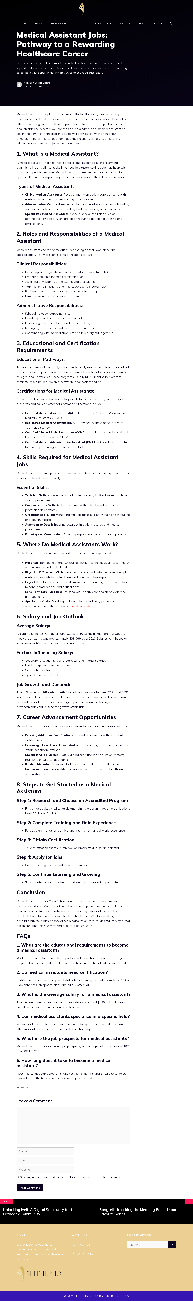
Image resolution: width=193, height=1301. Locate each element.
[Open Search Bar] (171, 23)
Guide (110, 23)
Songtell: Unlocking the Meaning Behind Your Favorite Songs (138, 1211)
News (24, 23)
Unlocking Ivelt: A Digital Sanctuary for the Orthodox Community (40, 1211)
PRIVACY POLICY (83, 1254)
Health (77, 23)
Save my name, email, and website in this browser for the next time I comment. (72, 1177)
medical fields (80, 606)
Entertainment (58, 23)
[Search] (172, 1245)
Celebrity (158, 23)
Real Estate (126, 23)
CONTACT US (81, 1244)
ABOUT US (79, 1235)
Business (39, 23)
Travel (143, 23)
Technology (94, 23)
